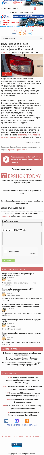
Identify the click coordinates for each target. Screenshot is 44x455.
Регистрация (6, 9)
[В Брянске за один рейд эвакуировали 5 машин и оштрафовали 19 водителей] (22, 65)
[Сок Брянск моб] (22, 20)
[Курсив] (6, 230)
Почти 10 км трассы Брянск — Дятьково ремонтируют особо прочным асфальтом (22, 359)
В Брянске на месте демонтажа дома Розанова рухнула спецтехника (22, 354)
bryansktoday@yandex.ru (17, 150)
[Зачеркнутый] (12, 230)
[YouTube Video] (24, 230)
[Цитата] (21, 230)
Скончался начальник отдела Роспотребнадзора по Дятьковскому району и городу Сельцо (22, 364)
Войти (15, 9)
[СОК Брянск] (22, 3)
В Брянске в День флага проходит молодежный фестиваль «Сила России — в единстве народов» (22, 380)
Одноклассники (27, 421)
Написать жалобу (34, 437)
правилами (6, 216)
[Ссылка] (18, 230)
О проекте (18, 437)
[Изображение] (15, 230)
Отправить (8, 260)
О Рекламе (6, 437)
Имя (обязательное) (10, 221)
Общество (6, 52)
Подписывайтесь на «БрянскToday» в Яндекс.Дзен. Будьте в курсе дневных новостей (26, 159)
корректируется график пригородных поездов (20, 136)
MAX (17, 421)
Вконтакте (6, 421)
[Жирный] (3, 230)
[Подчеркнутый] (9, 230)
